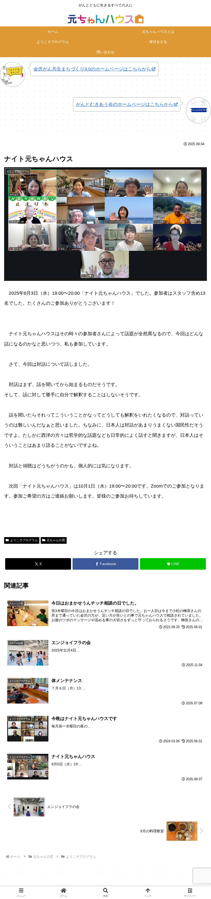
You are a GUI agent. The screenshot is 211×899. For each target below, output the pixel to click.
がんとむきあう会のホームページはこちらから (124, 104)
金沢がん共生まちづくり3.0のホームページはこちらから (92, 69)
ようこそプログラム (24, 540)
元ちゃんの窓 (56, 540)
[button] (195, 739)
